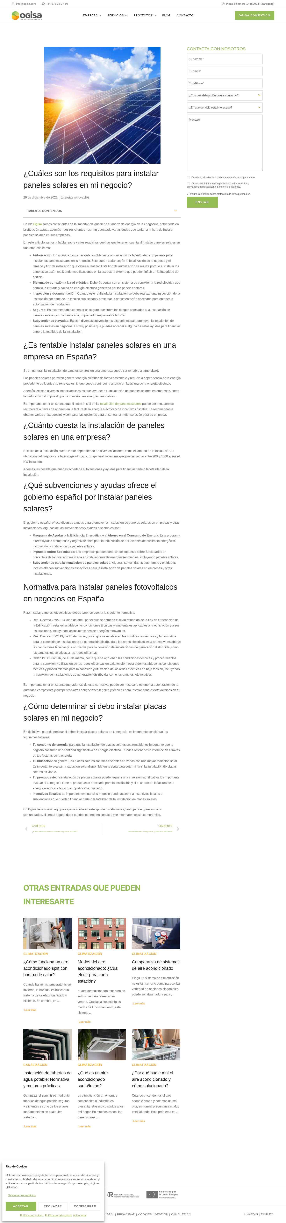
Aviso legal (79, 1215)
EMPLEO (267, 1214)
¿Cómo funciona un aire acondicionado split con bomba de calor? (45, 968)
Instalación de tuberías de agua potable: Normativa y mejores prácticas (47, 1079)
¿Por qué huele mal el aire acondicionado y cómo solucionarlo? (152, 1079)
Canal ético (181, 1214)
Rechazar (53, 1206)
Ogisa (38, 224)
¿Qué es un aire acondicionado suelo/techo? (93, 1079)
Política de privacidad (58, 1215)
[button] (175, 210)
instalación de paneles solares (120, 403)
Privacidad (126, 1214)
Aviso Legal (104, 1214)
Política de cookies (31, 1215)
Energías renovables (75, 197)
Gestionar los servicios (22, 1195)
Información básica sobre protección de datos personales (219, 194)
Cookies (145, 1214)
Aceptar (21, 1206)
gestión (161, 1214)
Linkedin (251, 1214)
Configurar (85, 1206)
